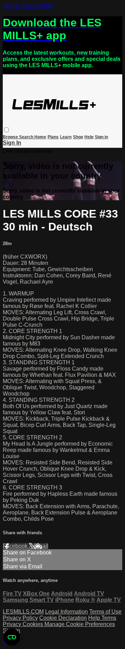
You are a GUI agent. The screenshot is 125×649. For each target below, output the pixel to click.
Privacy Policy (20, 618)
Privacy (13, 624)
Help (88, 137)
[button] (6, 130)
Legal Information (66, 612)
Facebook (16, 546)
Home (40, 137)
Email (41, 546)
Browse (11, 137)
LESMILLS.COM (23, 612)
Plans (53, 137)
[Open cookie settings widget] (11, 637)
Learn (66, 137)
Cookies (33, 624)
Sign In (12, 143)
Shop (78, 137)
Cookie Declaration (63, 618)
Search (26, 137)
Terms (108, 618)
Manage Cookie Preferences (79, 624)
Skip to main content (28, 6)
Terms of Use (105, 612)
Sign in (101, 137)
